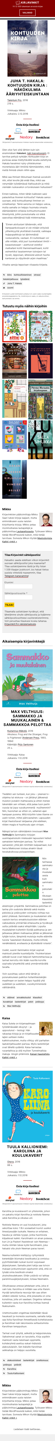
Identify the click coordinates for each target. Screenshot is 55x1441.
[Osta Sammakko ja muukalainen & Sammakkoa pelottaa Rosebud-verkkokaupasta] (36, 777)
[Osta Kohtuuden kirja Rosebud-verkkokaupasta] (36, 133)
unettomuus (42, 1360)
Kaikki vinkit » (9, 541)
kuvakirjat (8, 1001)
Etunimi (9, 582)
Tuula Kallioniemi (15, 1373)
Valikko (27, 12)
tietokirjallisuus (10, 279)
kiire (9, 275)
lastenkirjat (20, 1001)
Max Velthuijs (13, 1006)
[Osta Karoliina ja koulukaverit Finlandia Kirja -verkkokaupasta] (19, 1194)
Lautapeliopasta (25, 531)
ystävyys (39, 1001)
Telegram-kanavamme (16, 575)
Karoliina (11, 1369)
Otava (10, 1161)
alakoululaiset (14, 1360)
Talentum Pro (14, 100)
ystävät (17, 1364)
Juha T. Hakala (14, 283)
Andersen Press (31, 737)
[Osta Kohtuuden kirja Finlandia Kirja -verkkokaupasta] (19, 133)
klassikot (37, 997)
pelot (30, 1001)
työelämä (24, 279)
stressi (37, 275)
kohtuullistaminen (23, 275)
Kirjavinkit (30, 2)
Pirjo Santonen (25, 744)
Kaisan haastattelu (40, 1054)
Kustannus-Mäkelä (17, 730)
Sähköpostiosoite (16, 593)
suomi (10, 287)
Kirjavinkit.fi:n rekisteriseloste (20, 624)
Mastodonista (44, 538)
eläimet (10, 997)
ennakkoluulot (24, 997)
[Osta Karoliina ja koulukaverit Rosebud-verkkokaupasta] (36, 1194)
